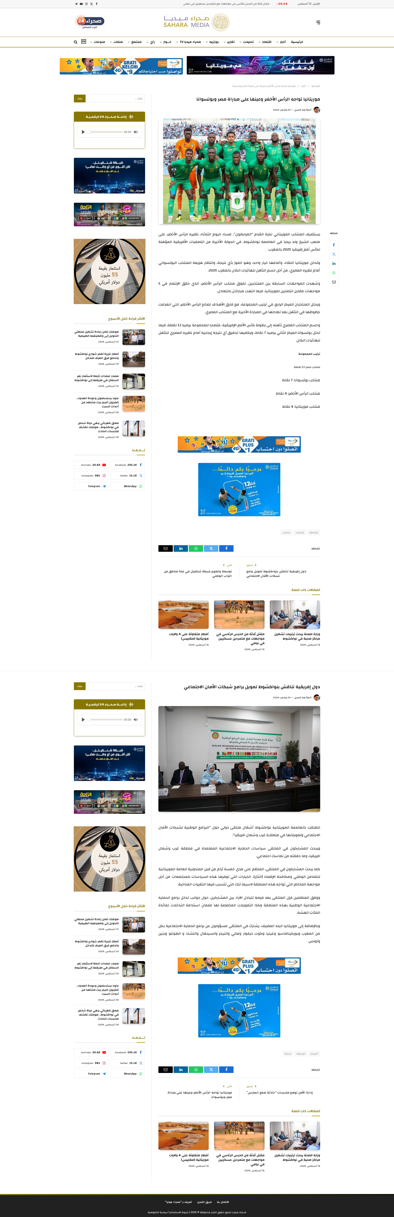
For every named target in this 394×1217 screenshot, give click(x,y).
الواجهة (313, 532)
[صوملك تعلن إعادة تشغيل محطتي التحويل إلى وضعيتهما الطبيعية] (134, 337)
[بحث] (76, 42)
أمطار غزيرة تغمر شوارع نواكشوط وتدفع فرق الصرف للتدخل (97, 356)
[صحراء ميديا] (197, 22)
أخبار (283, 42)
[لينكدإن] (334, 263)
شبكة (287, 1053)
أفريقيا (314, 1053)
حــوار (167, 42)
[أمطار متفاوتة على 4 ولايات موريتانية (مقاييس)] (183, 614)
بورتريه (214, 42)
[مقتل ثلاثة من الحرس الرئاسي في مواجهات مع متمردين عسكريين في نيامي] (239, 614)
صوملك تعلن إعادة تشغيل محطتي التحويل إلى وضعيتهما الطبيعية (96, 334)
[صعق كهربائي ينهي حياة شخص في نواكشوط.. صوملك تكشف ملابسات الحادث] (134, 428)
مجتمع (136, 42)
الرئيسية (297, 42)
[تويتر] (334, 254)
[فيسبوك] (334, 245)
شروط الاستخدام (179, 1212)
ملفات (118, 42)
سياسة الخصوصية (158, 1212)
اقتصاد (266, 42)
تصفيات (300, 532)
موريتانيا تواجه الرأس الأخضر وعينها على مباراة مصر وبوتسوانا (199, 1095)
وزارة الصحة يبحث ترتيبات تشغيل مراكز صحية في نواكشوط (297, 636)
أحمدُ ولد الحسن (302, 110)
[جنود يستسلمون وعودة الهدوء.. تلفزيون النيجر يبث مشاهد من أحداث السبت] (134, 403)
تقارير (231, 42)
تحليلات (248, 42)
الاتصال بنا (223, 1202)
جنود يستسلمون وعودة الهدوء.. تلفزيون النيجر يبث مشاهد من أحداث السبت (97, 402)
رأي (152, 42)
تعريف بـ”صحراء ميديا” (178, 1202)
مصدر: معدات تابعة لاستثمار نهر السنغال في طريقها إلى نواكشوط (96, 378)
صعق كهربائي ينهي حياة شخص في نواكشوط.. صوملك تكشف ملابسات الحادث (98, 427)
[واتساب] (334, 272)
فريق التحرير (204, 1202)
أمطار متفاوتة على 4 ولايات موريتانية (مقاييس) (242, 4)
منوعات (99, 42)
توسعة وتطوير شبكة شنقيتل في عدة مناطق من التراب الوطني (198, 574)
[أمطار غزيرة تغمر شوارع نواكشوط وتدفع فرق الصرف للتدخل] (134, 359)
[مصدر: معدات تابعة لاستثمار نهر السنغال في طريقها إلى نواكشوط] (134, 381)
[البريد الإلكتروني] (334, 282)
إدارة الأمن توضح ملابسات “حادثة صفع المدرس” (279, 1092)
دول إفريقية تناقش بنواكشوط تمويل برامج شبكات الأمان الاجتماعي (276, 574)
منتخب (286, 532)
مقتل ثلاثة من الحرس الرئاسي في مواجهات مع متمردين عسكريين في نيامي (240, 638)
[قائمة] (318, 22)
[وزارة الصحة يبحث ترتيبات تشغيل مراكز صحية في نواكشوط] (295, 614)
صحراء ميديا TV (190, 42)
